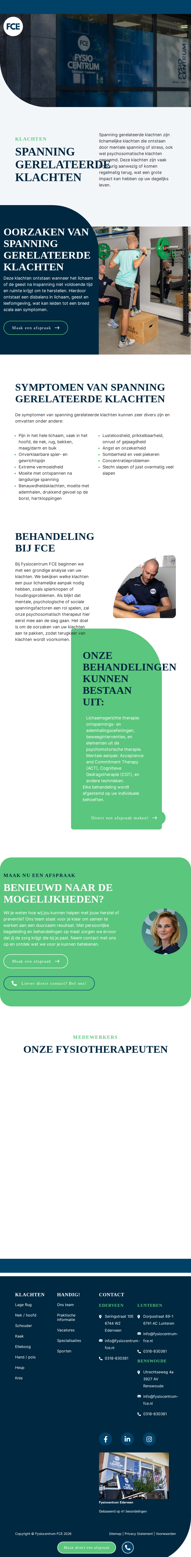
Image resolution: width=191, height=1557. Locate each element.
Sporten (64, 1345)
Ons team (65, 1298)
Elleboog (23, 1340)
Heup (19, 1361)
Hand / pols (25, 1351)
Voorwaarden (166, 1527)
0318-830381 (116, 1352)
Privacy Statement (139, 1527)
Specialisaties (69, 1334)
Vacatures (66, 1324)
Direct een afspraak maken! (120, 818)
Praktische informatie (66, 1311)
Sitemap (115, 1527)
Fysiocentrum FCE (49, 1527)
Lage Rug (23, 1298)
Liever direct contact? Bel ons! (54, 983)
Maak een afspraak (31, 327)
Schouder (23, 1319)
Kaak (19, 1330)
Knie (19, 1372)
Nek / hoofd (25, 1309)
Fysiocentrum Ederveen (116, 1496)
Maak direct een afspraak (86, 1548)
